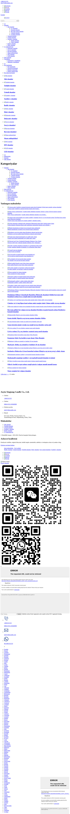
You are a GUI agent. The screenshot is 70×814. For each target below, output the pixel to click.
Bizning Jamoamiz (13, 69)
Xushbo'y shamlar (12, 39)
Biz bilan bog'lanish (9, 73)
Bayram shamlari (12, 51)
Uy (5, 24)
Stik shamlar (11, 27)
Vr (4, 63)
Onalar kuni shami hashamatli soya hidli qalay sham (21, 238)
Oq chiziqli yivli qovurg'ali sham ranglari (19, 260)
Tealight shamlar (12, 36)
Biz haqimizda (8, 65)
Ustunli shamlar (12, 37)
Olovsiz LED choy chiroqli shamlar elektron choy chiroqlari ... (24, 242)
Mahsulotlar (7, 156)
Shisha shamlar (15, 40)
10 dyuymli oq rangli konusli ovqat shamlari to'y (21, 256)
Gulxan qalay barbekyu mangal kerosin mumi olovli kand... (24, 208)
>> (8, 374)
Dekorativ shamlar (12, 48)
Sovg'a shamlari (12, 50)
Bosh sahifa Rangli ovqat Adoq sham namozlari (20, 265)
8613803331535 (8, 643)
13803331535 (8, 398)
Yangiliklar (7, 59)
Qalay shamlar (15, 42)
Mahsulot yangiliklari (13, 62)
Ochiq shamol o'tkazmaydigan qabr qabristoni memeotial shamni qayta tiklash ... (29, 225)
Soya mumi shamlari (45, 449)
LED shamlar (11, 56)
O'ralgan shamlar (15, 34)
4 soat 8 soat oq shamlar (14, 251)
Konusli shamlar (15, 30)
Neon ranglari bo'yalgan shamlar (16, 273)
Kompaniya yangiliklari (14, 60)
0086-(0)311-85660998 (10, 404)
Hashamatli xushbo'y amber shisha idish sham (20, 282)
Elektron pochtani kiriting (7, 445)
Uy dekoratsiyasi (8, 47)
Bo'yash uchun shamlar (17, 31)
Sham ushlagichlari (13, 53)
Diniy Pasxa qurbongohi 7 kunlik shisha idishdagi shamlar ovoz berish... (27, 214)
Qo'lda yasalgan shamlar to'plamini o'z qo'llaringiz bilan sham (24, 247)
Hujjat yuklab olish (13, 71)
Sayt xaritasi (17, 448)
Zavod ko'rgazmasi (13, 68)
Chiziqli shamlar (15, 33)
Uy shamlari (14, 28)
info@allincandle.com (10, 410)
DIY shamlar (11, 54)
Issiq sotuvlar (7, 57)
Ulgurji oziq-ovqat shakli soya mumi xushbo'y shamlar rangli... (24, 220)
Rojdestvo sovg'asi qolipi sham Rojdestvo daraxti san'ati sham (24, 234)
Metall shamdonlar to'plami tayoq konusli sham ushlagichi (23, 229)
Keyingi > (5, 374)
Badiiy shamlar (12, 43)
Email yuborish (5, 463)
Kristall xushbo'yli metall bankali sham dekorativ (21, 278)
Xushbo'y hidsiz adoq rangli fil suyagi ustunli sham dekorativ (24, 287)
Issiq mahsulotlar (8, 448)
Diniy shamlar (11, 45)
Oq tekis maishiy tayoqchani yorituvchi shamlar (20, 269)
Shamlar (6, 25)
